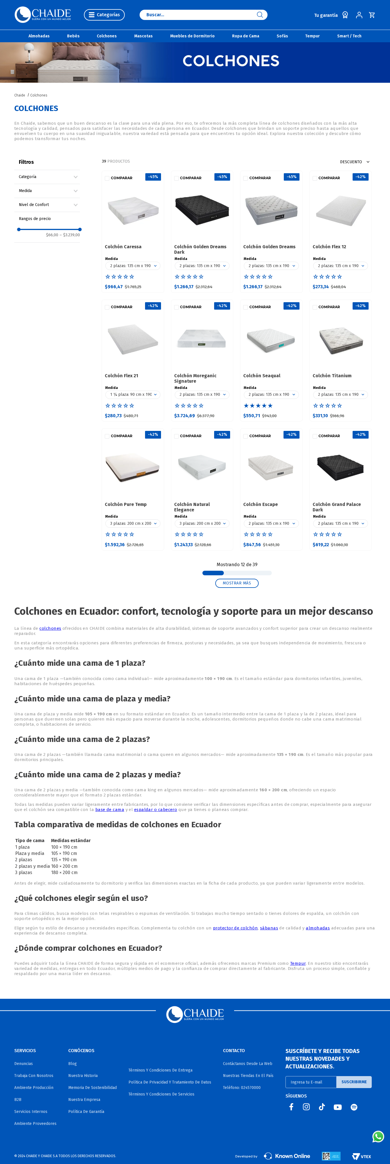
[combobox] (203, 14)
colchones (50, 628)
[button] (49, 177)
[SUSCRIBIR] (354, 1082)
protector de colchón (235, 928)
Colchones (38, 95)
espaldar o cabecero (155, 809)
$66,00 (52, 235)
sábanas (269, 928)
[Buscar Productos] (262, 15)
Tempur (298, 963)
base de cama (109, 809)
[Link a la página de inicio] (20, 95)
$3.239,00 (69, 235)
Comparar (121, 178)
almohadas (318, 928)
